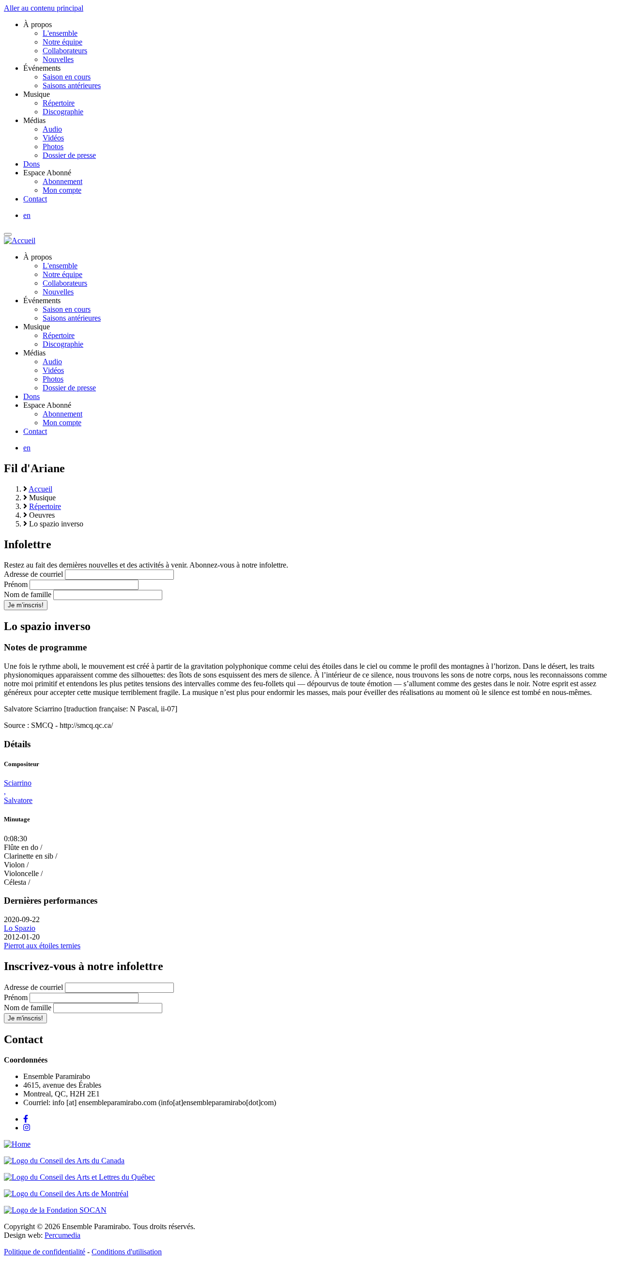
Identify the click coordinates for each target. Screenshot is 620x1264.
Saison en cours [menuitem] (67, 77)
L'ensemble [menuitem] (60, 33)
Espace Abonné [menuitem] (47, 173)
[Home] (17, 1144)
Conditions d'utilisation (127, 1252)
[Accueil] (19, 240)
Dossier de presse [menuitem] (69, 155)
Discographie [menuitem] (63, 112)
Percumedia (62, 1235)
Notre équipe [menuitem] (62, 42)
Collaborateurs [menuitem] (65, 50)
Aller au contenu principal (43, 8)
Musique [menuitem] (36, 94)
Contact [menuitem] (35, 199)
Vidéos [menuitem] (53, 138)
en (27, 215)
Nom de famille (27, 594)
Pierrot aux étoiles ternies (42, 945)
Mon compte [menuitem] (62, 190)
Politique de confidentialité (44, 1252)
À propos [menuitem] (37, 24)
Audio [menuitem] (52, 129)
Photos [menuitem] (53, 146)
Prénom (16, 584)
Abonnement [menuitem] (62, 181)
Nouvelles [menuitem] (58, 59)
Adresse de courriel (33, 574)
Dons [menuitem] (31, 164)
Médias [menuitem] (34, 120)
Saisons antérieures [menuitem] (72, 85)
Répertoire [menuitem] (59, 103)
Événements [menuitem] (42, 68)
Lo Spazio (19, 928)
